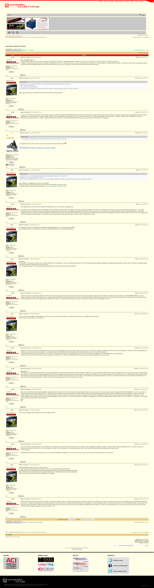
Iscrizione (141, 1)
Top (6, 75)
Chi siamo (111, 1)
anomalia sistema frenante (15, 46)
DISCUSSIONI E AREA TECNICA (15, 37)
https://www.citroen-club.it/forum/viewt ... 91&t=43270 (54, 176)
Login (143, 15)
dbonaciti (41, 522)
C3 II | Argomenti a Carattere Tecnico (39, 37)
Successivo (145, 52)
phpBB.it (80, 549)
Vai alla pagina (137, 50)
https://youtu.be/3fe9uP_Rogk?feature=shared (56, 186)
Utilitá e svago (133, 1)
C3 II (30, 37)
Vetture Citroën (25, 37)
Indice (9, 15)
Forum (105, 1)
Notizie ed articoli (119, 1)
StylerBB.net (80, 548)
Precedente (142, 50)
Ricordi (127, 1)
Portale (101, 1)
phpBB (71, 547)
